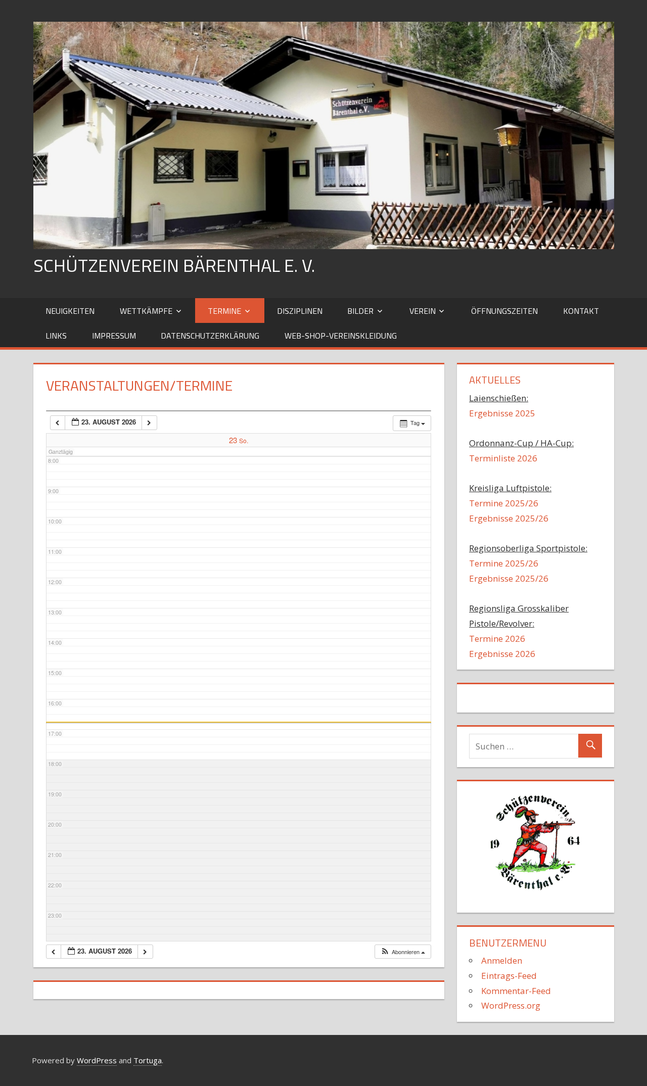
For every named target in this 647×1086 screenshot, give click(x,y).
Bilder (360, 311)
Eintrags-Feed (509, 975)
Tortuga (147, 1060)
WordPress (97, 1060)
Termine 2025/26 (503, 503)
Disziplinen (299, 311)
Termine (224, 311)
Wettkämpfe (146, 311)
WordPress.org (510, 1005)
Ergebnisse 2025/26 (508, 518)
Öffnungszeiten (504, 311)
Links (56, 335)
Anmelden (501, 960)
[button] (402, 952)
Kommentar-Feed (516, 991)
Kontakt (581, 311)
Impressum (114, 335)
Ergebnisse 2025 (502, 413)
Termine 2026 (497, 638)
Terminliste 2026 (503, 458)
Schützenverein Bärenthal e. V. (174, 265)
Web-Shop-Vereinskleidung (341, 335)
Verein (422, 311)
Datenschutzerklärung (210, 335)
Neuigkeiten (70, 311)
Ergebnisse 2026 (502, 653)
